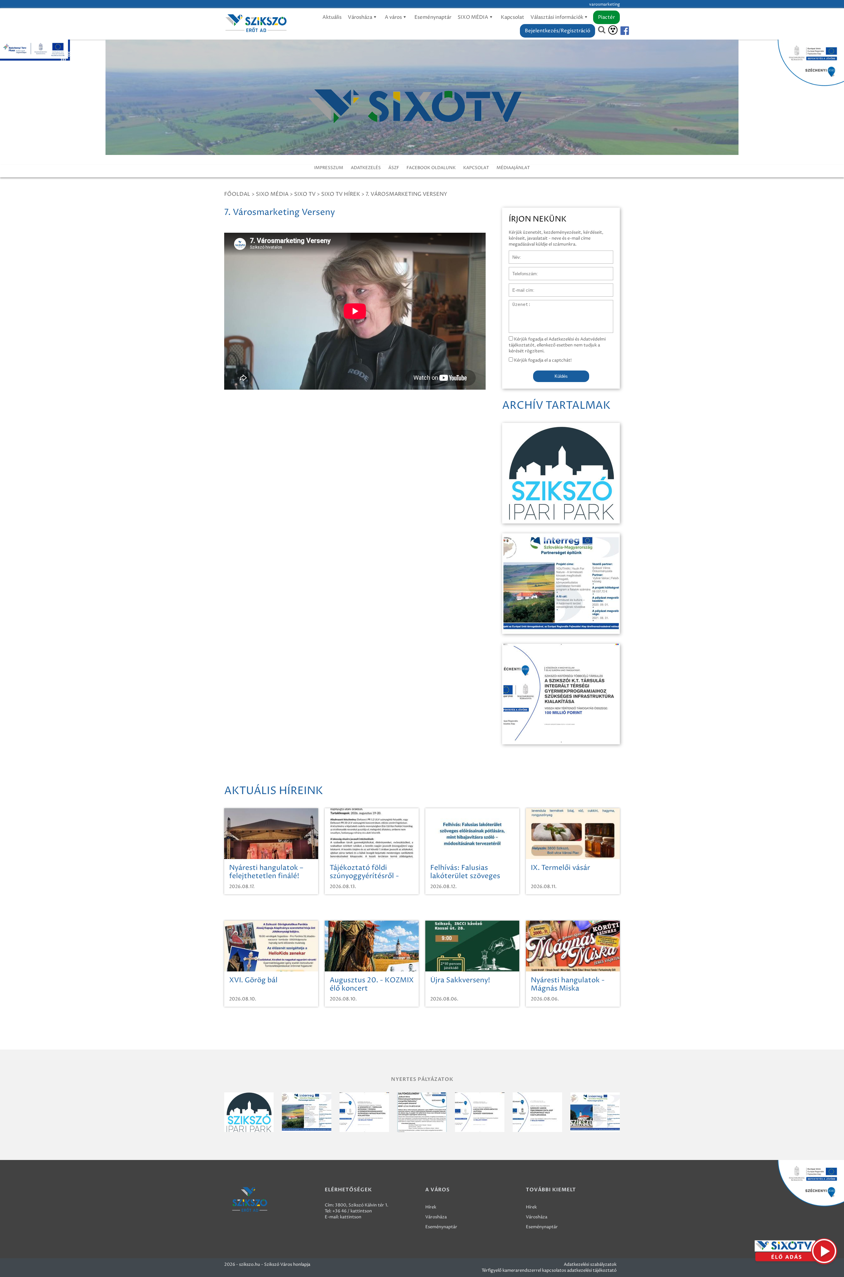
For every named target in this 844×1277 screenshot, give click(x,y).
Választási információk (557, 17)
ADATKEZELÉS (366, 168)
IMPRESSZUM (328, 168)
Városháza (360, 17)
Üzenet (516, 303)
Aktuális (332, 17)
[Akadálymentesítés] (613, 30)
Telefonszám (521, 270)
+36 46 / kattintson (352, 1211)
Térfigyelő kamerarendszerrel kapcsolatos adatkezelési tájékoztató (549, 1270)
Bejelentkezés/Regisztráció (557, 30)
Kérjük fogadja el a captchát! (542, 360)
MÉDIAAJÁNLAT (513, 168)
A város (394, 17)
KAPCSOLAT (476, 168)
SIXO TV (305, 194)
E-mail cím (519, 287)
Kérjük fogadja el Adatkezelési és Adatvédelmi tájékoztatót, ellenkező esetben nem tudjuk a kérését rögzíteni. (557, 345)
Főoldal (237, 194)
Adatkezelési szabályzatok (590, 1264)
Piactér (606, 17)
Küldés (561, 376)
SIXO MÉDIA (473, 17)
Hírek (430, 1207)
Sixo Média (272, 194)
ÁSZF (393, 168)
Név (513, 254)
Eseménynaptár (432, 17)
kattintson (350, 1217)
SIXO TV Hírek (340, 194)
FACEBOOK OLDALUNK (431, 168)
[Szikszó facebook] (619, 30)
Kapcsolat (512, 17)
